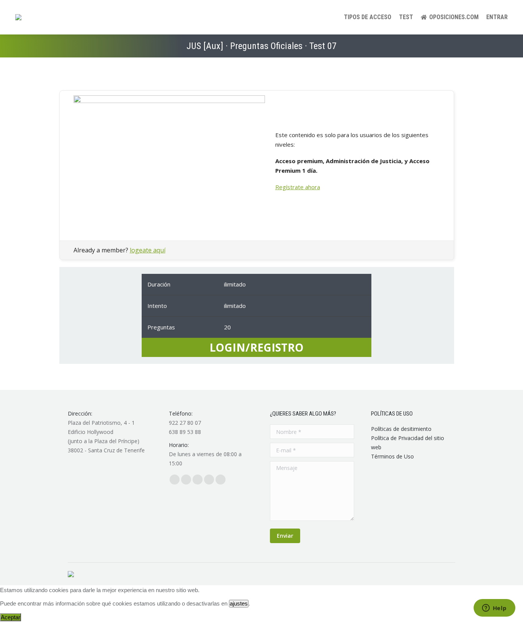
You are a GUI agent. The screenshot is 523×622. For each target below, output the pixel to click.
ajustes (239, 604)
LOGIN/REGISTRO (256, 347)
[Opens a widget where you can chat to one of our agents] (494, 608)
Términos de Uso (392, 456)
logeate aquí (147, 250)
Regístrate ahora (297, 187)
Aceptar (10, 617)
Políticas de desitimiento (401, 428)
